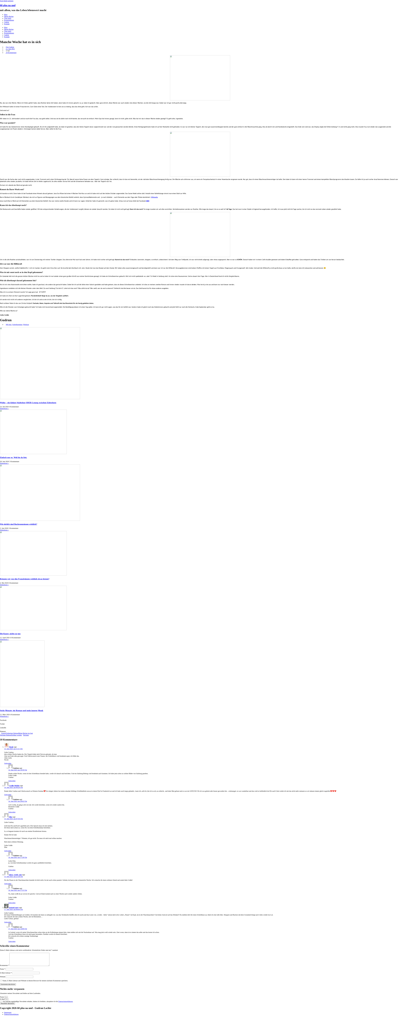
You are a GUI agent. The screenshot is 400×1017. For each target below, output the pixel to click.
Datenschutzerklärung (65, 1001)
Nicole (11, 747)
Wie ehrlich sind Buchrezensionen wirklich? (18, 524)
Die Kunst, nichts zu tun (10, 634)
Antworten (7, 763)
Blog (5, 14)
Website (2, 977)
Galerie (6, 22)
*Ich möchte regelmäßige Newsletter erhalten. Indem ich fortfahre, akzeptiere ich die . (37, 1001)
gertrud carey (14, 907)
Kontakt (6, 24)
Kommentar (4, 965)
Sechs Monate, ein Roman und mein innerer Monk (21, 710)
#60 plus (8, 324)
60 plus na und (7, 5)
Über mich (7, 18)
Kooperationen (9, 20)
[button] (200, 719)
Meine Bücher (9, 16)
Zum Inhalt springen (6, 1)
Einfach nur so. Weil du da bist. (13, 457)
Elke (10, 817)
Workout (26, 324)
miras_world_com (15, 875)
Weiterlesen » (4, 408)
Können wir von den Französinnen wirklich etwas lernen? (24, 579)
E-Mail (2, 999)
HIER (147, 201)
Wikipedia (154, 197)
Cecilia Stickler (14, 785)
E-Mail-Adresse (6, 973)
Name (2, 969)
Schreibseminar (17, 324)
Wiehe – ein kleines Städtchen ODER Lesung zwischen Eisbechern (28, 403)
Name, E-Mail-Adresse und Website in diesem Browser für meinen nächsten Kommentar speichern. (35, 981)
